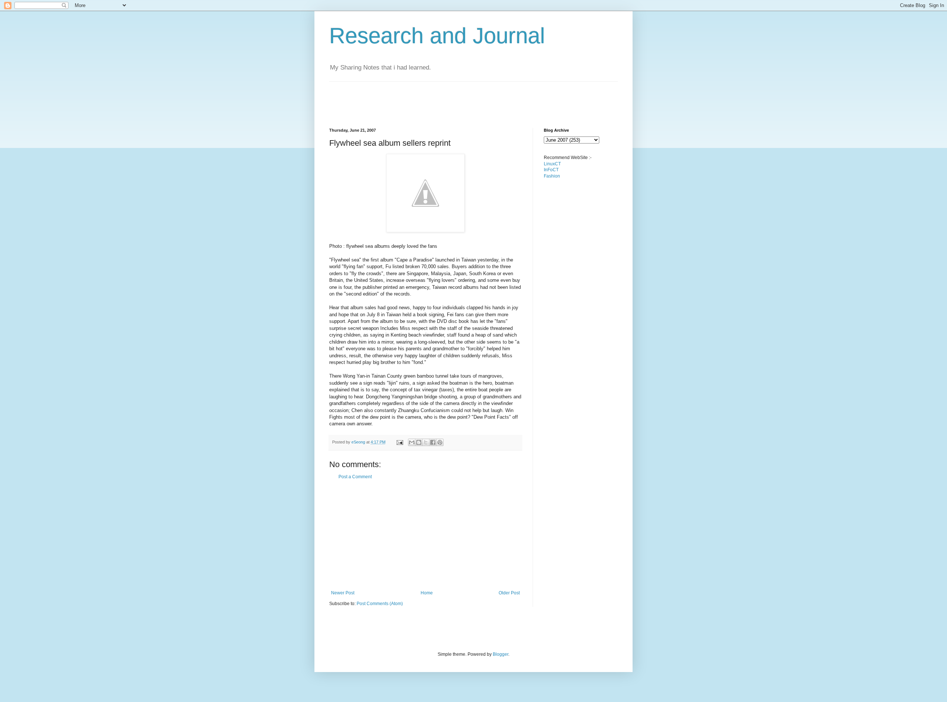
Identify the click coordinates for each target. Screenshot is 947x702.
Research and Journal (437, 35)
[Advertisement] (464, 98)
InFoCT (551, 169)
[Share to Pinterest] (440, 442)
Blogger (500, 654)
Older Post (509, 592)
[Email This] (411, 442)
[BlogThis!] (418, 442)
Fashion (552, 176)
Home (427, 592)
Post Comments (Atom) (380, 603)
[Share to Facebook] (433, 442)
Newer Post (342, 592)
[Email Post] (399, 442)
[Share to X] (425, 442)
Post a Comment (355, 476)
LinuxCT (552, 163)
